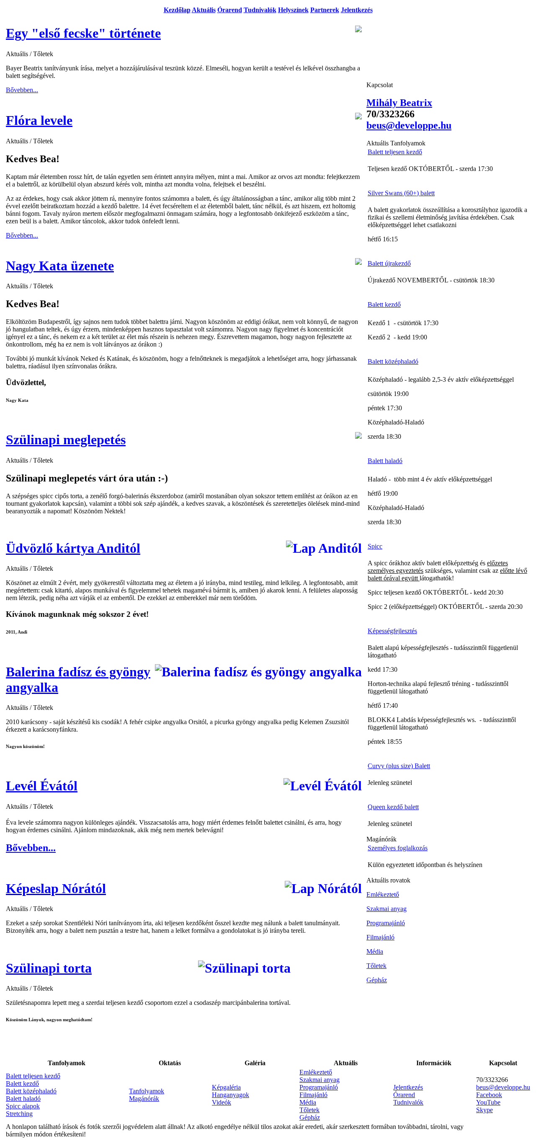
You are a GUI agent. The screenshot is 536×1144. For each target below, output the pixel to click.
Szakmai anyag (319, 1079)
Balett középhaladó (31, 1091)
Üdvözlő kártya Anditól (73, 548)
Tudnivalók (260, 9)
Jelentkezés (357, 9)
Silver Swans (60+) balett (401, 193)
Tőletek (309, 1109)
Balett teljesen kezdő (33, 1075)
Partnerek (324, 9)
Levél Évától (41, 785)
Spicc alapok (23, 1106)
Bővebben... (22, 89)
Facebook (489, 1094)
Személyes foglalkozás (398, 848)
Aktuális (204, 9)
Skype (484, 1109)
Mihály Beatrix (399, 102)
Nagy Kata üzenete (60, 265)
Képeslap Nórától (56, 888)
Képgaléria (226, 1087)
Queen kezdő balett (393, 806)
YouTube (488, 1102)
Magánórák (144, 1098)
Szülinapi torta (49, 968)
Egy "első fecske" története (83, 33)
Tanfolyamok (146, 1091)
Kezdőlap (177, 9)
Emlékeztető (315, 1072)
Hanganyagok (230, 1094)
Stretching (19, 1113)
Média (307, 1102)
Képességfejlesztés (392, 630)
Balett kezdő (22, 1083)
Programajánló (318, 1087)
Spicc (375, 546)
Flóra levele (39, 120)
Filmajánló (313, 1094)
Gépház (309, 1117)
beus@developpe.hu (503, 1087)
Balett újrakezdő (389, 263)
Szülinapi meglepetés (66, 439)
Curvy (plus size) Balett (399, 765)
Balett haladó (23, 1098)
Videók (221, 1102)
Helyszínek (293, 9)
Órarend (229, 9)
